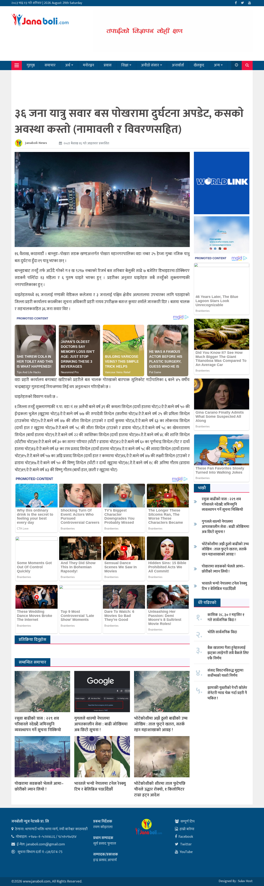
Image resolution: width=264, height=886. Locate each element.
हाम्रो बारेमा (187, 829)
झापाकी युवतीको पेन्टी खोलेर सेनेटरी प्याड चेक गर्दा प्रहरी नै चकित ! (227, 693)
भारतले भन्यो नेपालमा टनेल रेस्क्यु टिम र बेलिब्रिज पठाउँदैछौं (100, 786)
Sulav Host (245, 881)
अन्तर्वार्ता (178, 65)
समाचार (50, 65)
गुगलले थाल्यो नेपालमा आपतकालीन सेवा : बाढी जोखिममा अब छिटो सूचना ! (101, 724)
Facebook (186, 837)
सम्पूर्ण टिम (187, 821)
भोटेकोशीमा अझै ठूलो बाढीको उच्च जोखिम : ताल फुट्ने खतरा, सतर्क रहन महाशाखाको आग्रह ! (160, 724)
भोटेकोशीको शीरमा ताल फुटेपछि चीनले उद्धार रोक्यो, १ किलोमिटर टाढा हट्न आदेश (159, 789)
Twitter (186, 844)
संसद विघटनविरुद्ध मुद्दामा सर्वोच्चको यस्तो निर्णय (225, 673)
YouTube (186, 852)
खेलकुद (199, 65)
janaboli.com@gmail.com (45, 844)
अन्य (217, 65)
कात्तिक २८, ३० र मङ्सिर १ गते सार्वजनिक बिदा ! (225, 617)
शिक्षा (124, 65)
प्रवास (108, 65)
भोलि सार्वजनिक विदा (222, 632)
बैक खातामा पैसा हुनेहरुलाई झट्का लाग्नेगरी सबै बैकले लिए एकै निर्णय (228, 653)
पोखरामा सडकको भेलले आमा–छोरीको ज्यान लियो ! (39, 786)
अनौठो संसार (150, 65)
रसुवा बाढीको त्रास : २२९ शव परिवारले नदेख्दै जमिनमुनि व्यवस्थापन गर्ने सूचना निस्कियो (38, 724)
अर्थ (67, 65)
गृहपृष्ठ (31, 65)
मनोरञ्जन (88, 65)
